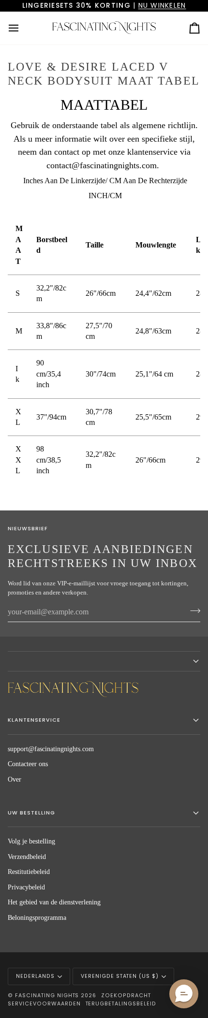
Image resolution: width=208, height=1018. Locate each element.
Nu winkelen (162, 5)
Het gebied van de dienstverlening (54, 902)
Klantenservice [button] (34, 720)
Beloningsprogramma (37, 917)
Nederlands (35, 976)
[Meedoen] (192, 611)
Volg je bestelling (31, 841)
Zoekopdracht (126, 995)
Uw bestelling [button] (31, 812)
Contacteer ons (28, 764)
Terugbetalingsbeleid (121, 1003)
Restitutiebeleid (29, 871)
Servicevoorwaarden (44, 1003)
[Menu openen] (22, 28)
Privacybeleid (26, 887)
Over (14, 779)
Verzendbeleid (27, 856)
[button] (104, 661)
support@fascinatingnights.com (51, 749)
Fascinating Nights (47, 995)
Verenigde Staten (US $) (120, 976)
